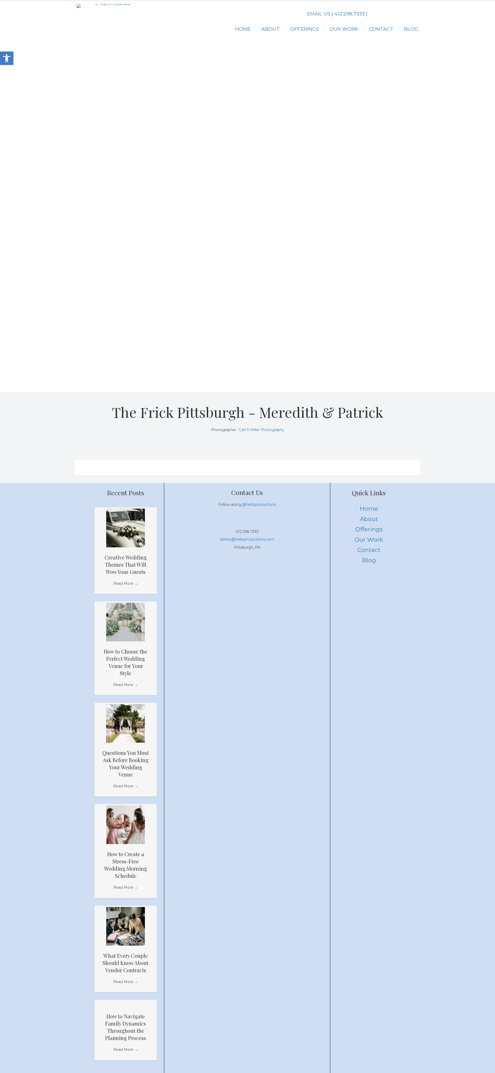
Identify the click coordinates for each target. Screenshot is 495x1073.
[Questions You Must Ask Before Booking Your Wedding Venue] (125, 723)
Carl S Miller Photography (261, 429)
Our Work (343, 29)
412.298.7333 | (350, 14)
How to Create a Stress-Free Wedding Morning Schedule (125, 865)
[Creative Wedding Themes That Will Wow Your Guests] (125, 527)
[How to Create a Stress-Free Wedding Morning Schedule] (125, 824)
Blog (411, 29)
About (270, 29)
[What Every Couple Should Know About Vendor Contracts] (125, 925)
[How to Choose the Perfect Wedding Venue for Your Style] (125, 622)
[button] (6, 58)
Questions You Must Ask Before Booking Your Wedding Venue (125, 763)
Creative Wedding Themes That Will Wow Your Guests (126, 564)
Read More (125, 583)
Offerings (304, 29)
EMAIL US (318, 14)
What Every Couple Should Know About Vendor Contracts (125, 962)
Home (243, 29)
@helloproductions (259, 504)
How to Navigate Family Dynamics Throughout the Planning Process (125, 1027)
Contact (381, 29)
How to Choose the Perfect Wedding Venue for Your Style (125, 662)
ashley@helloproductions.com (247, 539)
